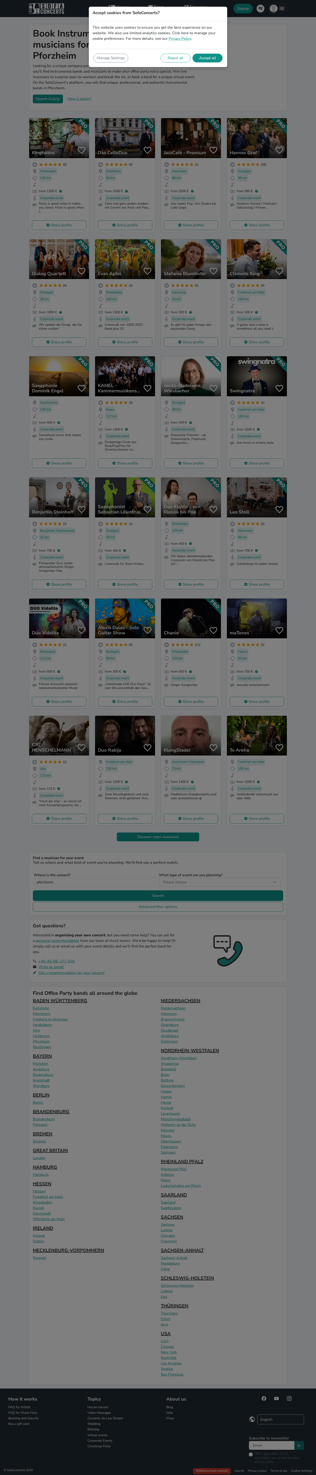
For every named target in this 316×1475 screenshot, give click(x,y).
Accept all (207, 58)
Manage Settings (111, 58)
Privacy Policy (180, 38)
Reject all (175, 58)
